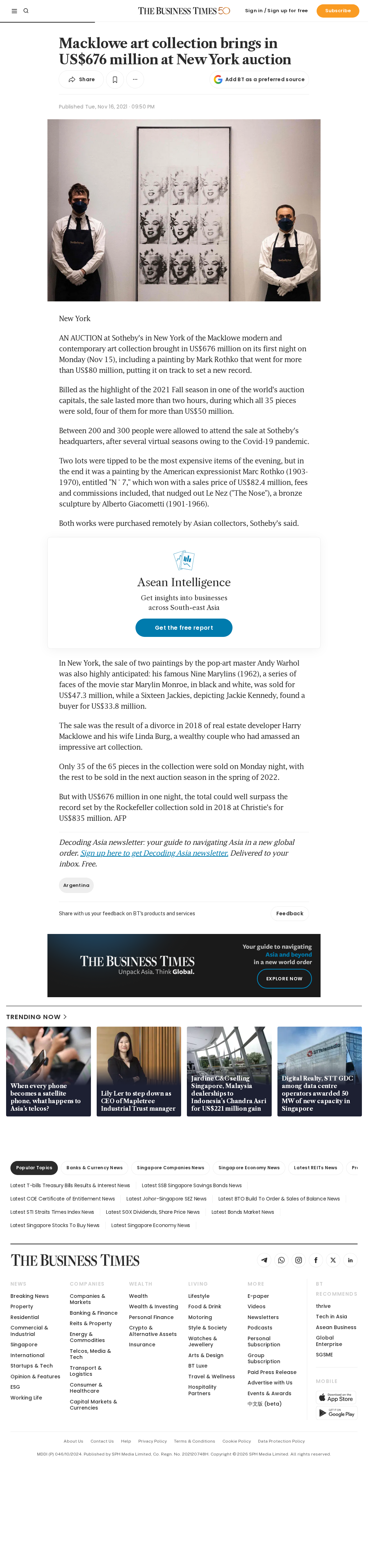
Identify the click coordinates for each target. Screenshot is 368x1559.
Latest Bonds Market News (243, 1212)
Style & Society (207, 1327)
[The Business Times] (177, 11)
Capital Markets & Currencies (93, 1404)
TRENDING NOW (33, 1016)
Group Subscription (264, 1358)
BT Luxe (197, 1365)
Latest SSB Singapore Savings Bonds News (192, 1185)
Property (21, 1306)
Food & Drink (204, 1306)
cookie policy (236, 1441)
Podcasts (260, 1327)
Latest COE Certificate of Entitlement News (62, 1198)
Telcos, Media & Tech (90, 1354)
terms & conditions (194, 1441)
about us (73, 1441)
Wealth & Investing (153, 1306)
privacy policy (152, 1441)
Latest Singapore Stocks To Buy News (55, 1225)
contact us (102, 1441)
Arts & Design (206, 1355)
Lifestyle (199, 1296)
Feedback (289, 913)
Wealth (138, 1296)
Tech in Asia (331, 1316)
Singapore (23, 1344)
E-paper (258, 1296)
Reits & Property (91, 1323)
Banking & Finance (94, 1313)
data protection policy (281, 1441)
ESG (15, 1387)
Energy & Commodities (87, 1337)
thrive (323, 1306)
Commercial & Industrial (29, 1330)
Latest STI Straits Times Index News (52, 1212)
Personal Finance (151, 1317)
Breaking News (29, 1296)
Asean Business (336, 1327)
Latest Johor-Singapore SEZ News (166, 1198)
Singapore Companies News (170, 1168)
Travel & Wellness (211, 1376)
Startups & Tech (31, 1365)
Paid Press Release (272, 1372)
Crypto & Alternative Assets (153, 1330)
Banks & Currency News (94, 1168)
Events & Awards (269, 1393)
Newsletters (263, 1317)
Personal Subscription (264, 1341)
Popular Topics (34, 1168)
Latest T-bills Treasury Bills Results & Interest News (70, 1185)
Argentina (76, 885)
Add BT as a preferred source (265, 79)
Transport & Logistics (86, 1371)
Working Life (26, 1397)
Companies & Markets (87, 1299)
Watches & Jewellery (202, 1341)
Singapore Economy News (249, 1168)
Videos (257, 1306)
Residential (24, 1317)
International (27, 1355)
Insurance (142, 1344)
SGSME (324, 1354)
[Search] (26, 11)
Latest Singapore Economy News (150, 1225)
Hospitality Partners (202, 1390)
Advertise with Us (270, 1382)
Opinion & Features (35, 1376)
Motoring (200, 1317)
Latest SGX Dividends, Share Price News (152, 1212)
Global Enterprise (329, 1340)
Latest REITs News (315, 1168)
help (126, 1441)
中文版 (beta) (265, 1403)
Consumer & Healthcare (86, 1387)
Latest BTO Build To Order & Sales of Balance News (279, 1198)
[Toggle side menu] (14, 11)
